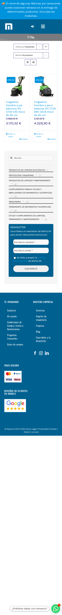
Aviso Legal (31, 429)
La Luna (34, 432)
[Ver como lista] (33, 62)
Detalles (24, 139)
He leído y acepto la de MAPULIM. (29, 259)
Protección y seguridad (21, 175)
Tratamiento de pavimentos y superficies (30, 207)
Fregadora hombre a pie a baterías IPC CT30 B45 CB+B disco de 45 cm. (45, 108)
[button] (55, 608)
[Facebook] (35, 353)
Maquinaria (15, 201)
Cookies (53, 429)
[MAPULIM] (8, 23)
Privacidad (43, 429)
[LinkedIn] (47, 353)
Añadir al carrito (11, 135)
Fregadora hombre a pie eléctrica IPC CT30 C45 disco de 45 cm (15, 108)
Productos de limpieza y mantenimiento (29, 180)
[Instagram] (41, 353)
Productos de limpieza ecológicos (27, 170)
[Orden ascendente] (46, 47)
